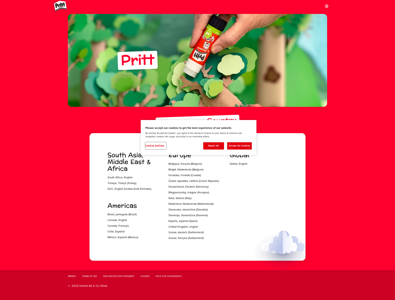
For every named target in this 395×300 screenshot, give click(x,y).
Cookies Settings (154, 145)
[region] (198, 137)
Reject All (213, 146)
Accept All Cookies (239, 146)
